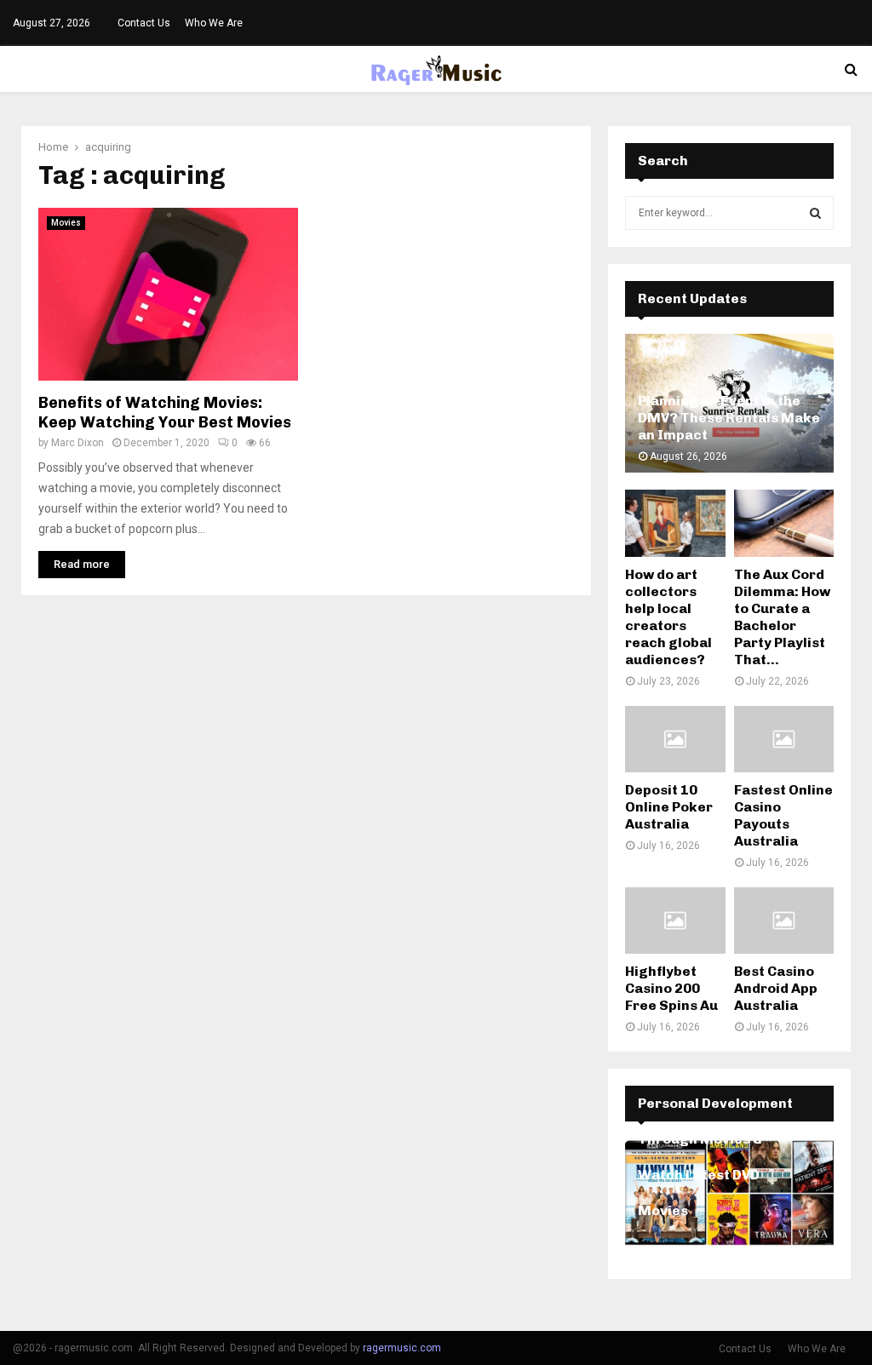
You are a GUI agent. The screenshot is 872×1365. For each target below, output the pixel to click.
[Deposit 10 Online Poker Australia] (675, 739)
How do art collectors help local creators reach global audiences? (668, 617)
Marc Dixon (77, 443)
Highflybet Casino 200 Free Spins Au (671, 988)
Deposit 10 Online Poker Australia (669, 807)
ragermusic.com (402, 1348)
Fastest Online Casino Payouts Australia (783, 815)
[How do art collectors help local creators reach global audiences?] (675, 523)
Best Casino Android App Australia (776, 988)
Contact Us (144, 23)
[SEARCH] (815, 213)
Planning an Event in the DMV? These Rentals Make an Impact (729, 418)
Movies (66, 222)
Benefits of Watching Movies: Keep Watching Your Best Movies (164, 412)
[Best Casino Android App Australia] (784, 920)
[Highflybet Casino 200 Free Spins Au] (675, 920)
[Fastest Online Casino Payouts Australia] (784, 739)
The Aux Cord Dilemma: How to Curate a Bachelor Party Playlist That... (782, 617)
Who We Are (214, 23)
